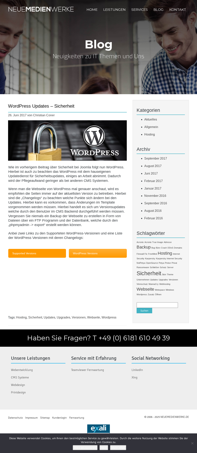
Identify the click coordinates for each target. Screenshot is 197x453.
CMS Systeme (20, 377)
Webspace (160, 290)
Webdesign (18, 385)
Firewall (140, 254)
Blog (159, 9)
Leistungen (114, 9)
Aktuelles (150, 119)
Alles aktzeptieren (85, 447)
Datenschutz (15, 417)
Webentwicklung (22, 370)
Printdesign (18, 392)
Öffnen (158, 294)
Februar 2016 (153, 218)
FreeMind (152, 254)
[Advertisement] (67, 289)
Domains (178, 248)
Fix (145, 254)
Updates (49, 317)
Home (92, 9)
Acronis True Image (153, 242)
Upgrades (63, 317)
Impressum (31, 417)
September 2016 (155, 203)
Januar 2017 (152, 188)
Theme (170, 274)
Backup (144, 247)
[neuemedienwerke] (41, 9)
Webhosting (164, 284)
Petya (161, 263)
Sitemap (45, 417)
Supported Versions (24, 253)
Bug (153, 248)
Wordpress (109, 317)
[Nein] (192, 443)
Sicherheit (35, 317)
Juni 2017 (151, 173)
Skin (164, 274)
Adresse (168, 242)
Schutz (163, 267)
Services (139, 9)
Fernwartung (76, 417)
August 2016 (153, 210)
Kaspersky (150, 258)
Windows (170, 290)
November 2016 (155, 195)
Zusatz (151, 294)
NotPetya (141, 263)
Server (170, 267)
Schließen (154, 267)
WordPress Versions (85, 253)
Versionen (79, 317)
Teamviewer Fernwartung (87, 370)
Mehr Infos (118, 447)
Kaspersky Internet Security (169, 258)
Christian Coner (44, 115)
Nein (104, 447)
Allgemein (151, 127)
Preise (168, 263)
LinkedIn (137, 370)
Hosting (21, 317)
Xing (134, 377)
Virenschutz (142, 284)
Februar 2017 (153, 181)
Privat (174, 263)
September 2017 (155, 158)
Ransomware (143, 267)
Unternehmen (143, 279)
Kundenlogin (59, 417)
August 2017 (153, 166)
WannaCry (154, 284)
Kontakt (177, 9)
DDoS (170, 248)
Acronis (140, 242)
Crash (164, 248)
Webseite (93, 317)
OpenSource (152, 263)
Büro (158, 248)
